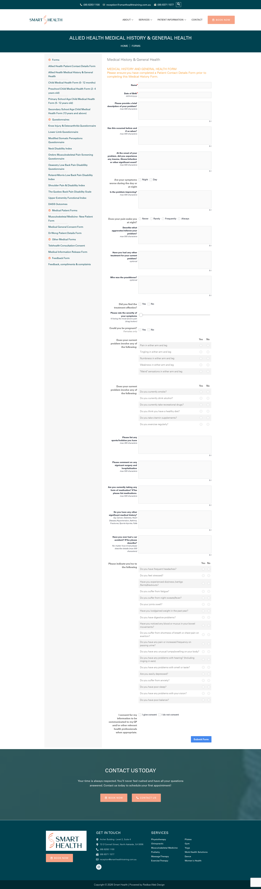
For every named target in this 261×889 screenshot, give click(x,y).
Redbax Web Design (154, 884)
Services (144, 19)
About (126, 19)
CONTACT (197, 19)
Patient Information (171, 19)
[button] (178, 4)
